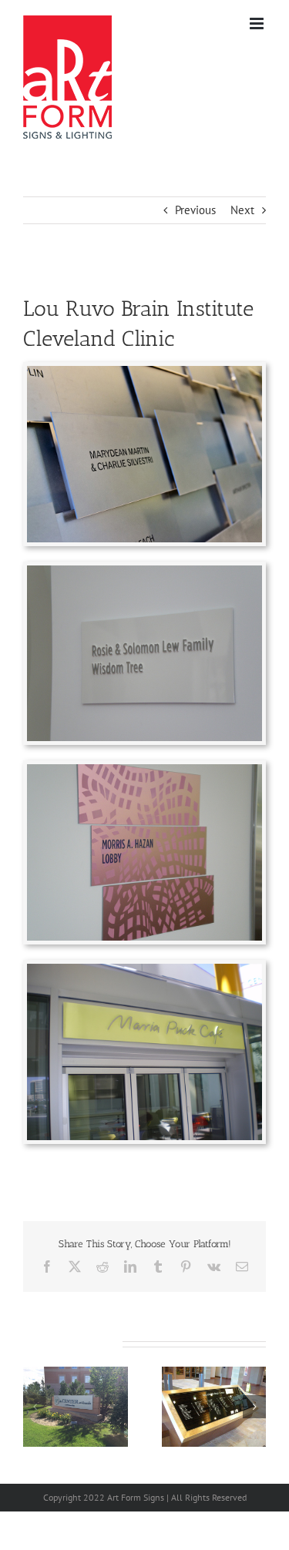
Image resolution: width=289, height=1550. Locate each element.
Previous (195, 210)
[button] (34, 1406)
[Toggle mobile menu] (258, 23)
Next (242, 210)
